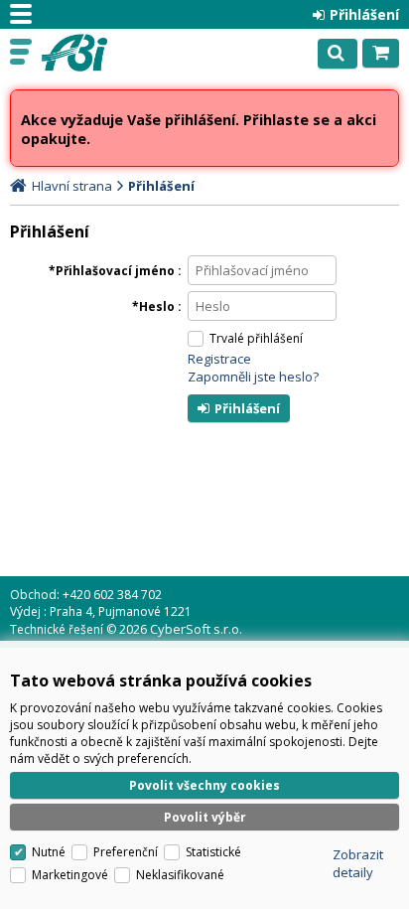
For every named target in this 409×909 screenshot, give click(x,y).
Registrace (219, 359)
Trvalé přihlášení (256, 338)
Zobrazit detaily (358, 863)
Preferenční (125, 851)
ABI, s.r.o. (101, 53)
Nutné (49, 851)
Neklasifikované (180, 874)
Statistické (213, 851)
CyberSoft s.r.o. (196, 629)
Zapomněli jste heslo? (253, 376)
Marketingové (70, 874)
